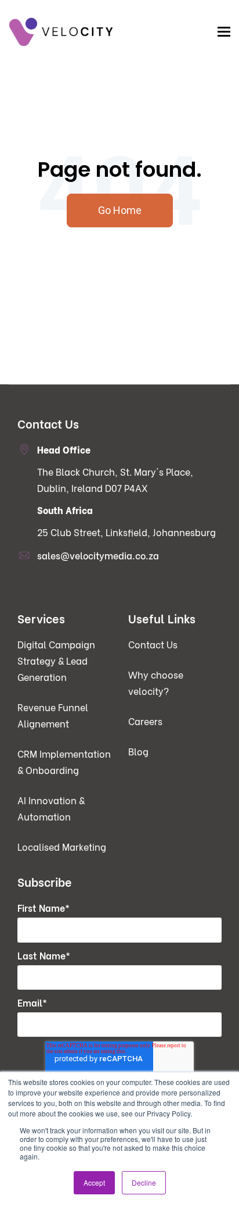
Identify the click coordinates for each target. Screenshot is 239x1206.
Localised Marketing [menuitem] (61, 846)
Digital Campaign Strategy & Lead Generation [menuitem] (56, 660)
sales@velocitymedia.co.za (98, 555)
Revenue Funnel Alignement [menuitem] (52, 715)
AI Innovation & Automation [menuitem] (51, 808)
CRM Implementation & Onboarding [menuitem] (64, 761)
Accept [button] (94, 1182)
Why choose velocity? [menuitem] (155, 682)
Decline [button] (144, 1182)
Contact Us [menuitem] (153, 644)
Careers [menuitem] (145, 720)
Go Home (120, 210)
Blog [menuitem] (138, 751)
